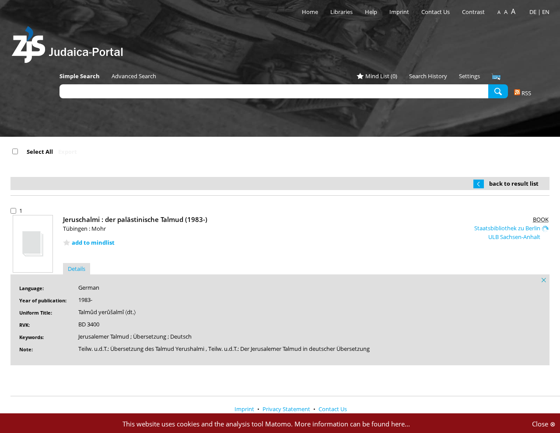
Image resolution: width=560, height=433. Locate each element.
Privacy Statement (287, 409)
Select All (40, 152)
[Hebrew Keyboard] (496, 77)
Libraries (341, 12)
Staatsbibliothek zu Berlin (508, 228)
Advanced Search (134, 76)
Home (310, 12)
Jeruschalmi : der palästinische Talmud (135, 219)
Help (371, 12)
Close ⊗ (544, 423)
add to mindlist (93, 242)
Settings (469, 76)
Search (498, 91)
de (532, 12)
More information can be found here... (352, 423)
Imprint (399, 12)
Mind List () (381, 76)
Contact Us (436, 12)
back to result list (514, 183)
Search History (428, 76)
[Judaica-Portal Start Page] (69, 42)
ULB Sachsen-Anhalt (515, 237)
